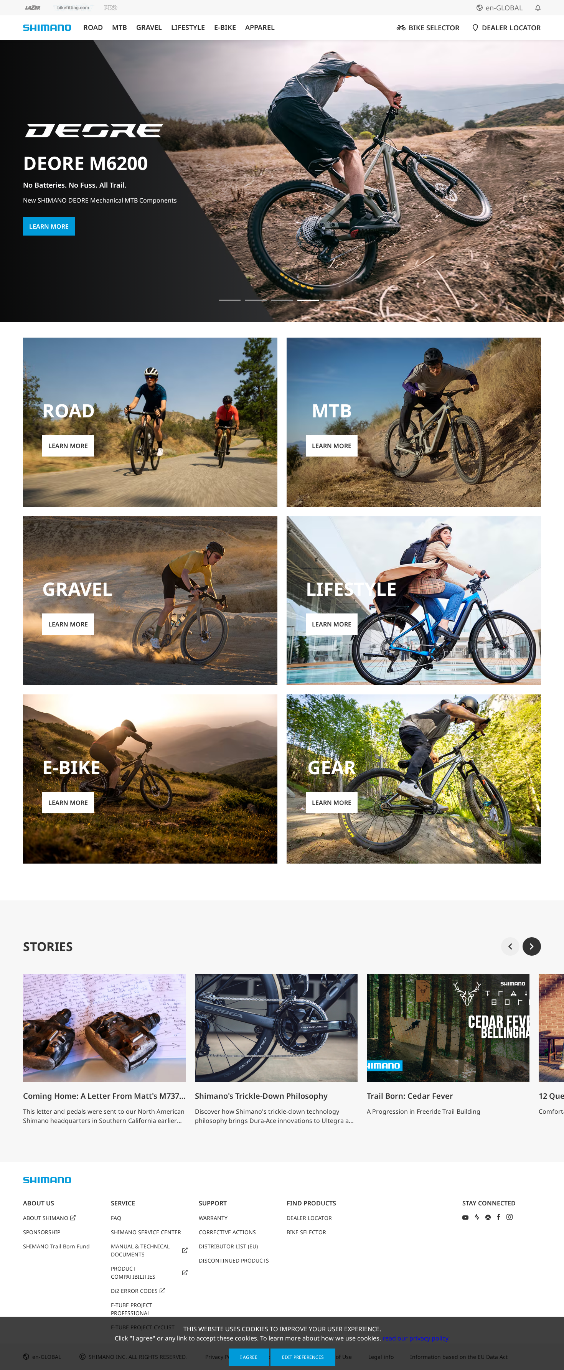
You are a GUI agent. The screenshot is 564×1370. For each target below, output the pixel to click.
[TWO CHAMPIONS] (230, 300)
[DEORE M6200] (308, 300)
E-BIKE (225, 27)
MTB (119, 27)
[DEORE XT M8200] (282, 300)
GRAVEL (149, 27)
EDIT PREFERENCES (303, 1357)
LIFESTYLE (188, 27)
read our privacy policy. (416, 1338)
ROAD (93, 27)
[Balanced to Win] (256, 300)
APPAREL (260, 27)
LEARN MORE (49, 217)
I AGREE (248, 1357)
